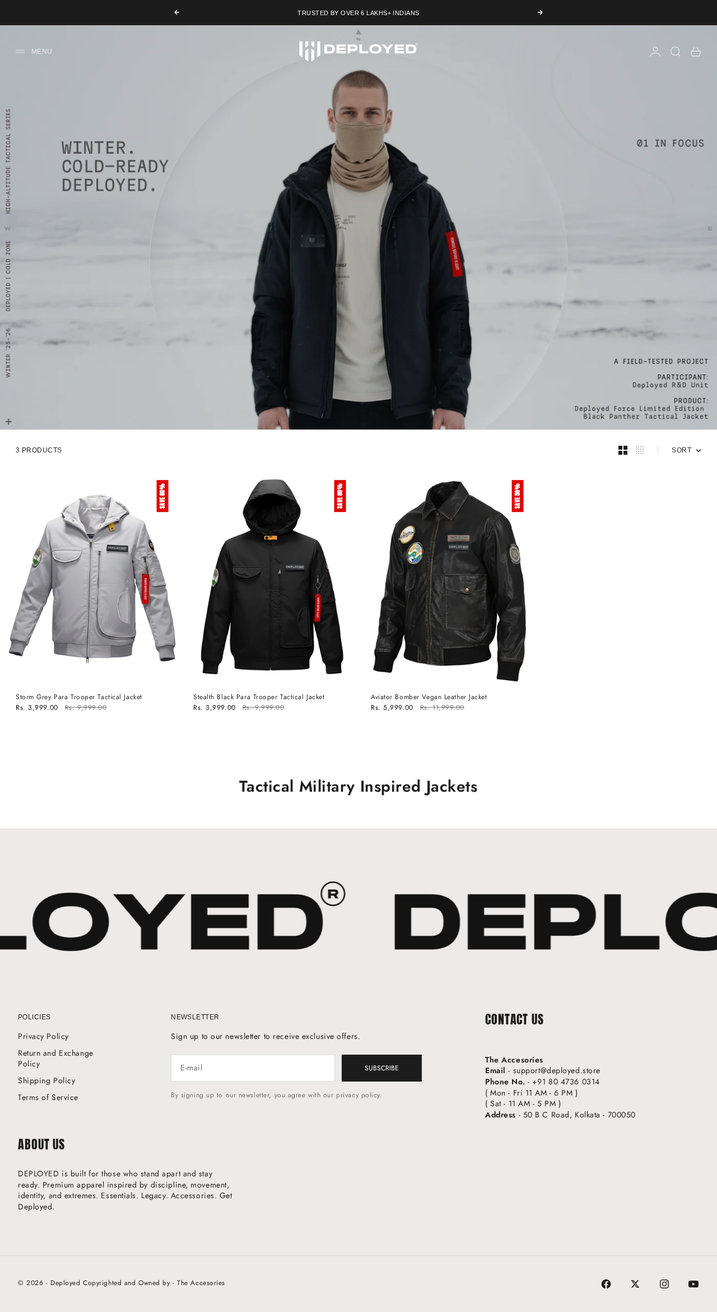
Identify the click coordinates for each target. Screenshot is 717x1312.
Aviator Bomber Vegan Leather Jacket (429, 697)
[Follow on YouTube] (693, 1284)
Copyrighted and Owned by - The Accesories (154, 1283)
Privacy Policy (43, 1036)
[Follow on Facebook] (606, 1284)
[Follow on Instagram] (664, 1284)
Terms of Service (48, 1097)
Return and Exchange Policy (56, 1058)
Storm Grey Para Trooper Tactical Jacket (79, 697)
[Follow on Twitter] (635, 1284)
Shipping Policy (46, 1080)
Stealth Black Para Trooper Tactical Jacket (259, 697)
